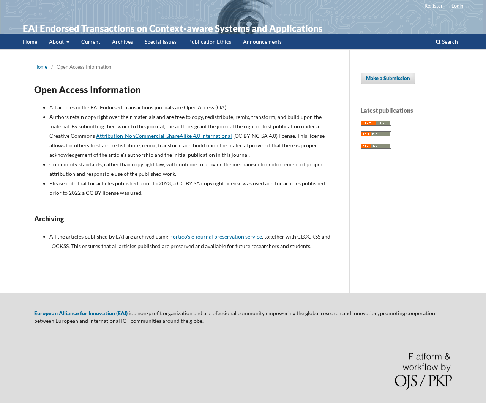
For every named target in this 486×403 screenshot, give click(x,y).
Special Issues (161, 41)
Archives (122, 41)
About (57, 41)
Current (90, 41)
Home (30, 41)
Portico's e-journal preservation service (215, 236)
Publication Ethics (209, 41)
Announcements (262, 41)
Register (433, 6)
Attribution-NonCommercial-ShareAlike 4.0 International (164, 136)
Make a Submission (388, 78)
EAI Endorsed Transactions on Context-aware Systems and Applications (173, 28)
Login (457, 6)
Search (449, 41)
